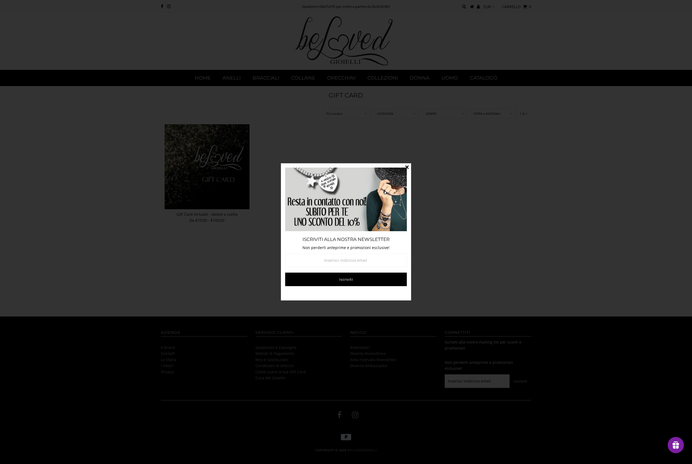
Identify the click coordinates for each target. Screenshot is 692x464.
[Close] (407, 168)
